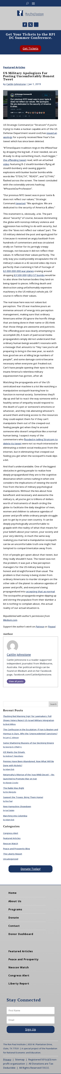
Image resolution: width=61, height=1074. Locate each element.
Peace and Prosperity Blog (16, 848)
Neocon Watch (10, 843)
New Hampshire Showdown (17, 806)
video (6, 164)
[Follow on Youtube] (36, 24)
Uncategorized (10, 858)
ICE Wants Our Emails (14, 752)
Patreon (40, 626)
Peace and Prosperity (23, 959)
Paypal (51, 626)
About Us (14, 901)
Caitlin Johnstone (16, 84)
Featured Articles (14, 67)
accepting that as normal (40, 591)
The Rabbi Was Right (13, 788)
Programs (15, 909)
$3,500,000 (20, 275)
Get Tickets (30, 48)
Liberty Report (18, 983)
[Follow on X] (30, 24)
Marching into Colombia (15, 815)
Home (12, 893)
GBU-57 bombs (36, 275)
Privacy (7, 1059)
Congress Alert (10, 833)
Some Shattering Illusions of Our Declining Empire (28, 742)
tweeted (20, 203)
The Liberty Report (12, 853)
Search (53, 704)
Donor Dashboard (20, 934)
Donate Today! (30, 869)
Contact (14, 925)
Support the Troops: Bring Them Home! (23, 797)
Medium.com (10, 620)
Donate (13, 917)
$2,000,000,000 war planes (18, 271)
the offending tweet (14, 160)
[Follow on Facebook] (25, 24)
